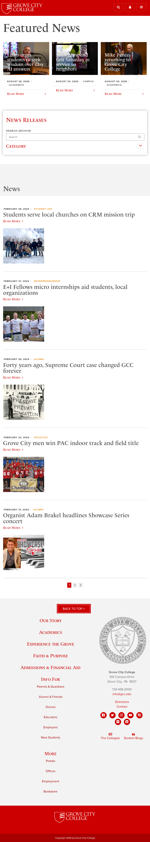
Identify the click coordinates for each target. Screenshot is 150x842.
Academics (50, 632)
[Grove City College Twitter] (112, 715)
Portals (50, 761)
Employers (50, 727)
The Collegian (110, 738)
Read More (11, 221)
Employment (50, 781)
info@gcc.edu (121, 694)
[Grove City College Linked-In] (127, 722)
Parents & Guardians (50, 687)
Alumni (39, 359)
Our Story (51, 620)
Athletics (41, 437)
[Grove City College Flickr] (118, 722)
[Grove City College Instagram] (121, 715)
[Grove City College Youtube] (130, 715)
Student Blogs (133, 738)
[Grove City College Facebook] (103, 715)
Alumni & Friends (50, 697)
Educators (50, 717)
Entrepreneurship (47, 281)
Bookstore (50, 791)
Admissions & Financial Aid (50, 667)
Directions (122, 702)
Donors (50, 707)
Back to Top (73, 609)
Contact (122, 707)
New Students (50, 737)
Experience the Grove (50, 644)
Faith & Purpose (50, 655)
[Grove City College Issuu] (139, 715)
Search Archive (18, 130)
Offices (50, 771)
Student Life (43, 209)
